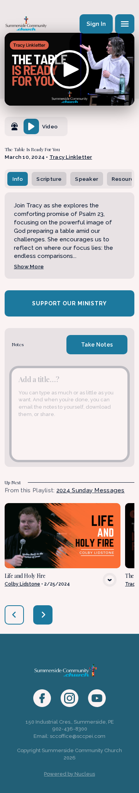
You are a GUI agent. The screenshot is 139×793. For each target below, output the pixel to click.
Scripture (48, 179)
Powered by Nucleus (69, 774)
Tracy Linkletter (70, 157)
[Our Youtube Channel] (97, 698)
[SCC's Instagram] (69, 698)
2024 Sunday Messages (90, 490)
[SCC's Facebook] (42, 698)
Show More (29, 266)
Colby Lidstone (22, 584)
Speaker (86, 179)
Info (17, 179)
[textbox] (69, 414)
